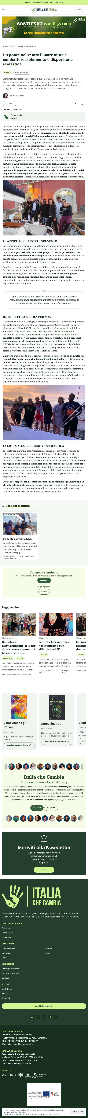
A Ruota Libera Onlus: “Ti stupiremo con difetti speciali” (54, 645)
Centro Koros (42, 344)
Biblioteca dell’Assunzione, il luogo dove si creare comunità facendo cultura (19, 647)
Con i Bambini (66, 331)
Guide (4, 957)
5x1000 (5, 993)
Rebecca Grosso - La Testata (46, 671)
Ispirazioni (6, 953)
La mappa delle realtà (11, 968)
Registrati (44, 580)
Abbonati (37, 808)
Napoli (14, 118)
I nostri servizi (8, 932)
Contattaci (6, 937)
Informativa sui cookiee (52, 1114)
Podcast (48, 948)
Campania (16, 115)
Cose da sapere (8, 948)
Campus (5, 978)
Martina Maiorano (9, 674)
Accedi (79, 9)
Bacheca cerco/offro (10, 973)
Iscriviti (44, 870)
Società (7, 72)
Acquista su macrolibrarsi (17, 745)
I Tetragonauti (51, 369)
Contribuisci (7, 989)
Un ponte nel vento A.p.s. (17, 538)
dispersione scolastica (63, 470)
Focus (47, 953)
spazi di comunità (22, 72)
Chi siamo (6, 928)
